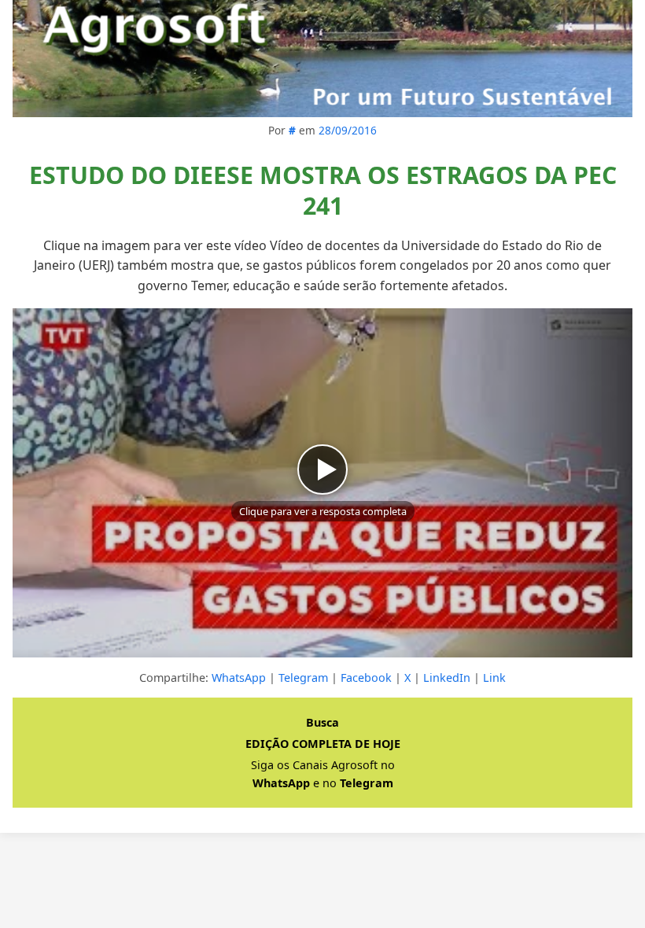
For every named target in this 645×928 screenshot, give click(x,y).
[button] (322, 482)
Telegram (303, 677)
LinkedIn (446, 677)
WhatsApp (239, 677)
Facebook (366, 677)
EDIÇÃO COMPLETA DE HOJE (322, 743)
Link (494, 677)
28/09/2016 (348, 130)
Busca (322, 722)
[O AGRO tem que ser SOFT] (322, 58)
